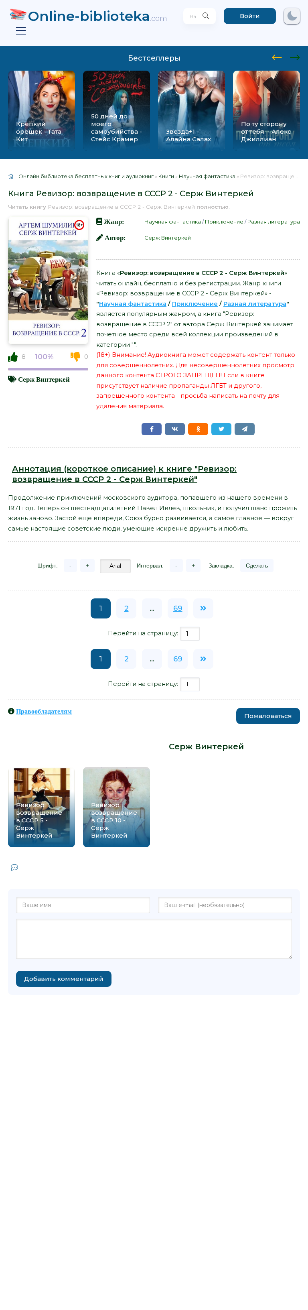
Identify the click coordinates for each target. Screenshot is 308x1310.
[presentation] (277, 56)
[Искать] (206, 16)
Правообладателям (44, 711)
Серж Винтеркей (44, 379)
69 (177, 608)
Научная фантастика (172, 221)
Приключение (224, 221)
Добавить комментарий (63, 978)
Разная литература (273, 221)
